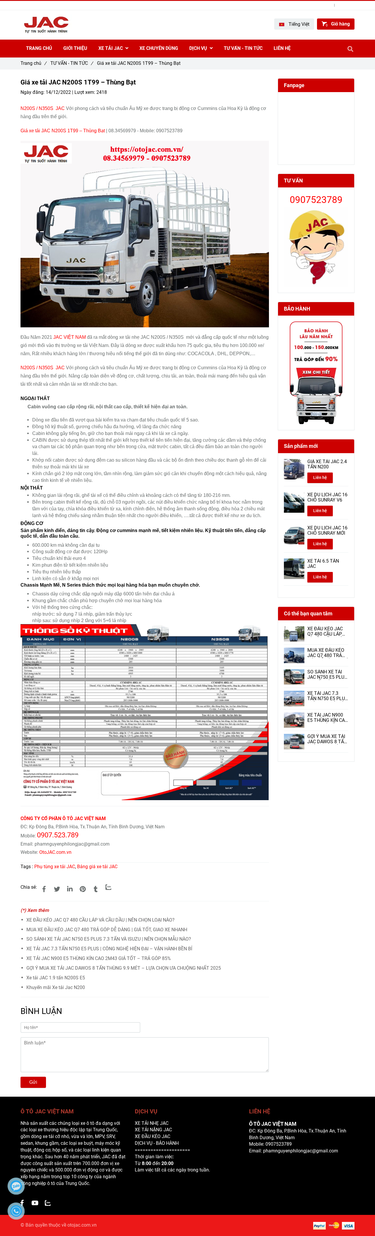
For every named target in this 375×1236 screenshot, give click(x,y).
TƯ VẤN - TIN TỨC (71, 63)
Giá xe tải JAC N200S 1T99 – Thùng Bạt (63, 130)
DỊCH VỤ (198, 48)
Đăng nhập (322, 5)
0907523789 (47, 5)
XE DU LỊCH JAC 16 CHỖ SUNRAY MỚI (327, 530)
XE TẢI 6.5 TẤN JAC (323, 563)
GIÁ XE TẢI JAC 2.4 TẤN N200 (327, 464)
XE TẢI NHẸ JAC (151, 1123)
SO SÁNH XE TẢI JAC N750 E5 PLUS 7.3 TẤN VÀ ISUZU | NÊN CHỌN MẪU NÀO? (108, 939)
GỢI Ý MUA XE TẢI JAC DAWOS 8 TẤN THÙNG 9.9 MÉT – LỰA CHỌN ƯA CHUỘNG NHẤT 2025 (123, 968)
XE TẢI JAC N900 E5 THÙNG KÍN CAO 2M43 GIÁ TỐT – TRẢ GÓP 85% (98, 958)
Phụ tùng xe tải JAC (54, 866)
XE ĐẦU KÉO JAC (152, 1136)
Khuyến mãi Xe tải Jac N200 (55, 987)
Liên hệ (320, 477)
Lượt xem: (85, 92)
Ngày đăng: (33, 92)
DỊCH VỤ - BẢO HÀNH (157, 1143)
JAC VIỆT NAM (69, 337)
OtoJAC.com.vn (55, 852)
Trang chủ (33, 63)
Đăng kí (348, 5)
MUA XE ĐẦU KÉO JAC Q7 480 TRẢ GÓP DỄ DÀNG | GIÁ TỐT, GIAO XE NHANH (106, 929)
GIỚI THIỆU (75, 48)
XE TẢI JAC (111, 48)
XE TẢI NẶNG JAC (153, 1129)
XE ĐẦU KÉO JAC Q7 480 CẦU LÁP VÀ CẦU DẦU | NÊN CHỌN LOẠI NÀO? (100, 920)
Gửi (33, 1082)
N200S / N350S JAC (43, 108)
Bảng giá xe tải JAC (97, 866)
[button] (294, 24)
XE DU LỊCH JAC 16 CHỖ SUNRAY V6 (327, 497)
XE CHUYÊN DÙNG (158, 48)
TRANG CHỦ (39, 48)
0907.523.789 (58, 835)
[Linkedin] (70, 889)
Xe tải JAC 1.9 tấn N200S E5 (55, 978)
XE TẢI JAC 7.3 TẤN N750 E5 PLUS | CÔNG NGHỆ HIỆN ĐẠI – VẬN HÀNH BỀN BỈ (109, 948)
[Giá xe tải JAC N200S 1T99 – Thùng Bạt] (44, 889)
